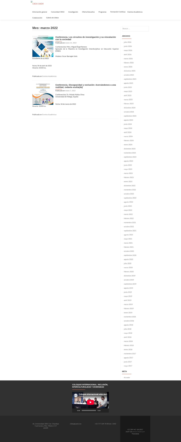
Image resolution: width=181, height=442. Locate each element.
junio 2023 (128, 165)
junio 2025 (128, 87)
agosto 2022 (128, 202)
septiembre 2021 (130, 231)
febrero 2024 (129, 140)
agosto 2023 (128, 161)
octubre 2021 (129, 226)
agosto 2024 (128, 120)
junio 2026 (128, 46)
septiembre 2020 (130, 255)
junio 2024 (128, 124)
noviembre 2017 (130, 353)
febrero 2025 (129, 104)
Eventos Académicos (135, 12)
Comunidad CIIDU (57, 12)
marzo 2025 (128, 99)
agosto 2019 (128, 288)
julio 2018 (127, 329)
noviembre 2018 (130, 317)
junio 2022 (128, 206)
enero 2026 (128, 67)
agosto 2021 (128, 235)
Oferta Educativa (88, 12)
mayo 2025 (128, 91)
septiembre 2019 (130, 284)
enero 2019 (128, 313)
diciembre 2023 (129, 149)
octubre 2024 (129, 112)
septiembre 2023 (130, 157)
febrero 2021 (129, 247)
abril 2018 (127, 337)
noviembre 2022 (130, 190)
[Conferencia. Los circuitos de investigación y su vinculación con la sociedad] (42, 46)
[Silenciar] (103, 410)
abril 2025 (127, 95)
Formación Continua (117, 12)
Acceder (127, 377)
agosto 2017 (128, 358)
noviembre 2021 (130, 222)
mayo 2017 (128, 366)
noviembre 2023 (130, 153)
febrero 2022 (129, 218)
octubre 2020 (129, 251)
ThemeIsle (135, 434)
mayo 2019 (128, 296)
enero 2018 (128, 349)
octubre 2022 (129, 194)
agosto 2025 (128, 83)
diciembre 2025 (129, 71)
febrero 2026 (129, 63)
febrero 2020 (129, 272)
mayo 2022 (128, 210)
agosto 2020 (128, 259)
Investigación (73, 12)
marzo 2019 (128, 304)
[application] (90, 402)
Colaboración (37, 18)
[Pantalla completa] (106, 410)
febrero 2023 (129, 177)
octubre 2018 (129, 321)
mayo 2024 (128, 128)
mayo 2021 (128, 239)
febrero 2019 (129, 308)
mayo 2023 (128, 169)
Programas (102, 12)
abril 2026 (127, 54)
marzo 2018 (128, 341)
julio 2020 (127, 263)
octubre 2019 (129, 280)
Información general (39, 12)
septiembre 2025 (130, 79)
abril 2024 (127, 132)
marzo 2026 (128, 58)
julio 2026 (127, 42)
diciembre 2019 (129, 276)
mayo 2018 (128, 333)
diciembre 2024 (129, 108)
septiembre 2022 (130, 198)
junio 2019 (128, 292)
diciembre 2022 (129, 185)
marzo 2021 (128, 243)
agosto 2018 (128, 325)
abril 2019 (127, 300)
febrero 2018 (129, 345)
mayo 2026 (128, 50)
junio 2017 (128, 362)
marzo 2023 (128, 173)
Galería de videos (52, 18)
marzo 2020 (128, 267)
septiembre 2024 (130, 116)
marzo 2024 (128, 136)
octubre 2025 (129, 75)
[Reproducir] (75, 410)
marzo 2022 (128, 214)
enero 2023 (128, 181)
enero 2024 (128, 145)
